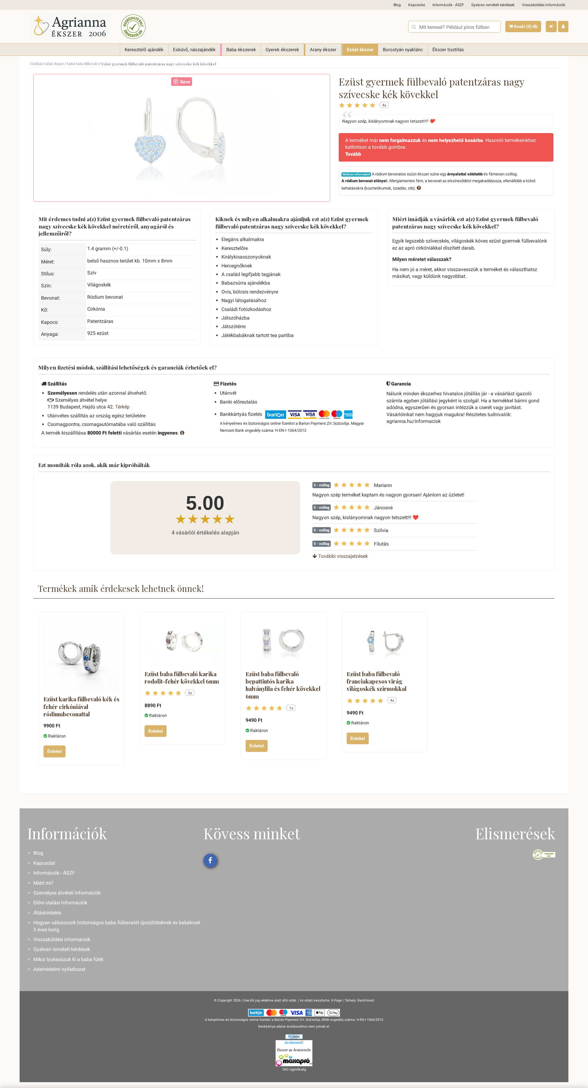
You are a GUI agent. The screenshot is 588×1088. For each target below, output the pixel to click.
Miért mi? (43, 883)
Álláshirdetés (47, 913)
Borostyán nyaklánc (403, 49)
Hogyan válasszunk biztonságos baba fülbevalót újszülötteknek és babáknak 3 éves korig (116, 926)
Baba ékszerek (241, 49)
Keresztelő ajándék (144, 49)
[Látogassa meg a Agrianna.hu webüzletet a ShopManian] (294, 1036)
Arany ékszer (323, 49)
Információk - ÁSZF (448, 5)
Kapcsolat (416, 5)
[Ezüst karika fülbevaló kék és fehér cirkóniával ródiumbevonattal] (81, 654)
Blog (397, 5)
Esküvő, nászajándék (194, 49)
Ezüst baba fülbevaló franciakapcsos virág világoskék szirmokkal (376, 681)
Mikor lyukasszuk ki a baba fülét (68, 959)
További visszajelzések (342, 556)
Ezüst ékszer (360, 49)
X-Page (336, 1000)
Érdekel (54, 751)
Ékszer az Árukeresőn (294, 1050)
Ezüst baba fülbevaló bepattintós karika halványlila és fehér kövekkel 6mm (283, 685)
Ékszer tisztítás (448, 49)
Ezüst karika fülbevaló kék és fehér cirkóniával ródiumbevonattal (81, 706)
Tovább (353, 154)
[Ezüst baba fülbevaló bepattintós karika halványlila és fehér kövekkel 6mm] (284, 641)
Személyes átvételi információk (67, 893)
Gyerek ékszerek (282, 49)
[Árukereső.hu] (294, 1043)
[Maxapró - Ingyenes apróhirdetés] (294, 1060)
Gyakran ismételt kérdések (492, 5)
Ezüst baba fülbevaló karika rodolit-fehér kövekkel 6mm (182, 677)
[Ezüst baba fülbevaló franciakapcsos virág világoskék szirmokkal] (385, 641)
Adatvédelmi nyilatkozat (59, 969)
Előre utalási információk (60, 903)
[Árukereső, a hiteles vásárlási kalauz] (133, 26)
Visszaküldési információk (543, 5)
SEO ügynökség (294, 1069)
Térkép (122, 407)
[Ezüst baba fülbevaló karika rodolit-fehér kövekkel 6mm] (183, 641)
